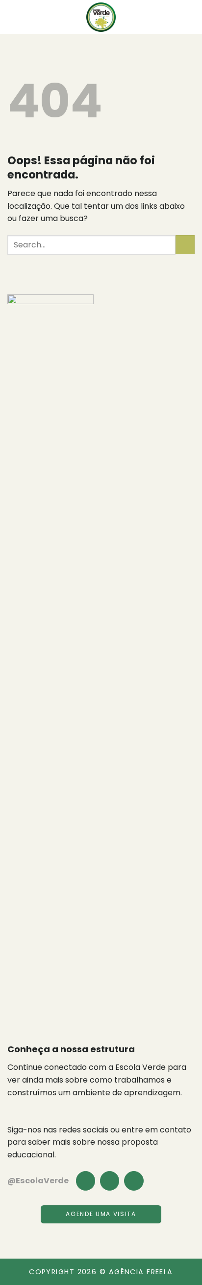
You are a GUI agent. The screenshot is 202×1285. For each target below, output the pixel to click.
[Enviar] (185, 244)
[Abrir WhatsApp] (177, 1260)
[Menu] (13, 17)
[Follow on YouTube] (133, 1181)
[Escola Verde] (101, 17)
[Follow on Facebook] (85, 1181)
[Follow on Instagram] (109, 1181)
